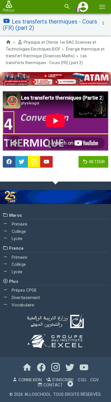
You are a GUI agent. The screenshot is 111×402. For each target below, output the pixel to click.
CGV (94, 379)
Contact (52, 385)
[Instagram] (34, 161)
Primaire (19, 224)
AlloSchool (37, 394)
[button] (83, 6)
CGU (82, 379)
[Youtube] (46, 161)
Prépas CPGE (24, 290)
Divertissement (25, 297)
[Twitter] (21, 161)
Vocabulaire (22, 305)
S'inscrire (62, 379)
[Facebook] (9, 161)
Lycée (17, 238)
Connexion (29, 379)
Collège (18, 231)
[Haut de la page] (70, 385)
